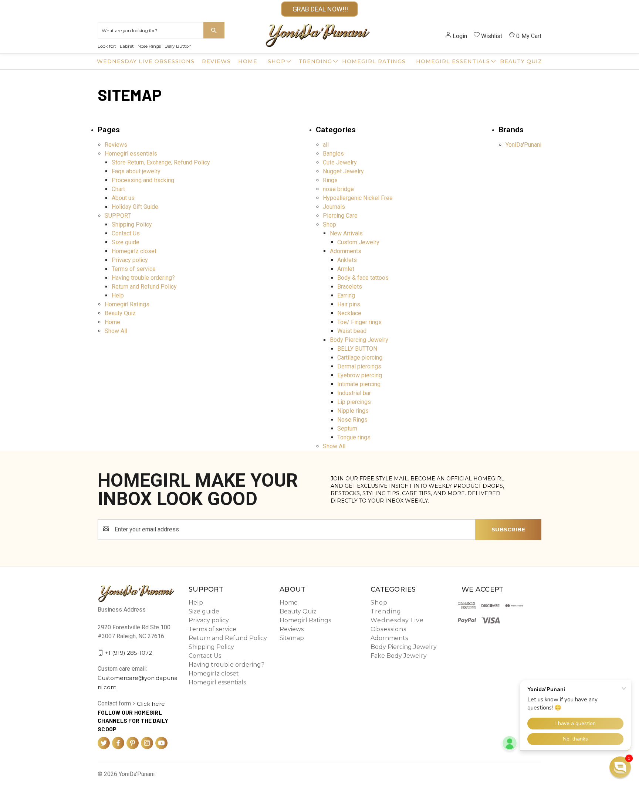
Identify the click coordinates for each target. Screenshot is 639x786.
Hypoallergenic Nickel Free (358, 197)
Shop (276, 61)
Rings (330, 180)
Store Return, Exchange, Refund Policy (161, 162)
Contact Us (126, 233)
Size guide (125, 242)
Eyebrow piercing (359, 375)
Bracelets (349, 286)
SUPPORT (118, 215)
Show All (116, 330)
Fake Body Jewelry (399, 655)
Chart (118, 189)
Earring (346, 295)
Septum (347, 428)
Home (247, 61)
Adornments (345, 251)
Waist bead (351, 330)
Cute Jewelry (340, 162)
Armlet (345, 268)
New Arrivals (346, 233)
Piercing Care (340, 215)
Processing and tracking (143, 180)
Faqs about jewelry (136, 171)
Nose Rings (149, 46)
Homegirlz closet (134, 251)
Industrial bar (354, 393)
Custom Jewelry (358, 242)
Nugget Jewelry (343, 171)
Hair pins (348, 304)
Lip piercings (354, 401)
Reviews (216, 61)
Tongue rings (354, 437)
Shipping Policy (132, 224)
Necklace (349, 313)
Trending (315, 61)
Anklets (347, 259)
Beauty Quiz (521, 61)
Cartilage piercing (359, 357)
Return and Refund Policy (144, 286)
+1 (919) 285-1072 (128, 652)
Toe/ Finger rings (359, 322)
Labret (127, 46)
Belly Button (178, 46)
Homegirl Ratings (374, 61)
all (326, 144)
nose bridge (338, 189)
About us (123, 197)
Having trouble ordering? (143, 277)
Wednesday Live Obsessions (146, 61)
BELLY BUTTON (357, 348)
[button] (620, 767)
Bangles (333, 153)
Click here (151, 703)
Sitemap (292, 638)
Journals (334, 206)
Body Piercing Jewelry (359, 339)
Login (460, 36)
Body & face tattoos (363, 277)
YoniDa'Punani (523, 144)
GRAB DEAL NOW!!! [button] (319, 9)
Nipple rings (353, 410)
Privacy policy (130, 259)
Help (118, 295)
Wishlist (491, 36)
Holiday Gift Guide (135, 206)
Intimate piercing (359, 384)
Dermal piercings (359, 366)
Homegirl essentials (453, 61)
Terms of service (134, 268)
